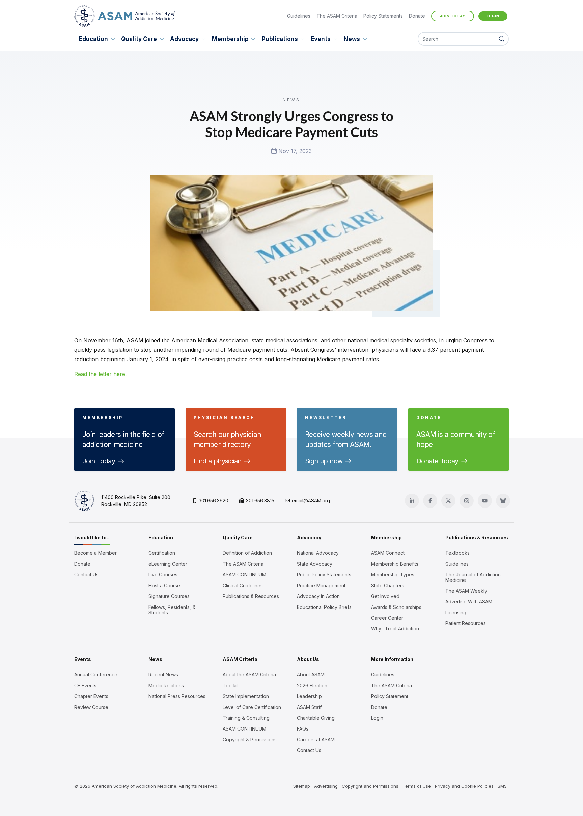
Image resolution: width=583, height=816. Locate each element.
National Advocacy (318, 553)
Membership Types (392, 574)
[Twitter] (448, 501)
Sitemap (301, 786)
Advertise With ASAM (468, 601)
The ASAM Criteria (336, 16)
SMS (502, 786)
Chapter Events (91, 696)
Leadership (309, 696)
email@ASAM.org (311, 500)
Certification (161, 553)
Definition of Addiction (247, 553)
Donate (417, 16)
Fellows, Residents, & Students (171, 609)
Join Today (452, 16)
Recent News (163, 674)
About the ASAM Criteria (249, 674)
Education (93, 38)
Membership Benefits (394, 564)
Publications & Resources (251, 596)
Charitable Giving (316, 718)
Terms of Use (416, 786)
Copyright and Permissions (370, 786)
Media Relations (166, 685)
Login (493, 16)
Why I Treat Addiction (395, 629)
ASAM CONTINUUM (244, 574)
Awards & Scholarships (396, 607)
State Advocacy (314, 564)
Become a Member (95, 553)
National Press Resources (176, 696)
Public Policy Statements (324, 574)
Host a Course (164, 585)
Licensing (455, 612)
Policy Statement (389, 696)
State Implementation (246, 696)
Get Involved (385, 596)
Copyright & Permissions (250, 739)
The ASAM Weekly (466, 591)
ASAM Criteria (240, 659)
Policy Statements (383, 16)
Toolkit (230, 685)
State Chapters (387, 585)
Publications (280, 38)
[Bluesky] (503, 501)
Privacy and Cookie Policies (464, 786)
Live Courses (162, 574)
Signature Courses (169, 596)
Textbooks (457, 553)
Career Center (387, 618)
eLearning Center (167, 564)
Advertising (326, 786)
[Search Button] (501, 39)
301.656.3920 (213, 500)
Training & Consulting (246, 718)
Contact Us (86, 574)
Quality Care (139, 38)
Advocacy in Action (318, 596)
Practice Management (321, 585)
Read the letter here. (100, 374)
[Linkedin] (412, 501)
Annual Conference (95, 674)
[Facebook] (430, 501)
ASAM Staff (309, 707)
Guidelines (298, 16)
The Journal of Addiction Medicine (473, 577)
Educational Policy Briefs (324, 607)
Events (321, 38)
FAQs (302, 729)
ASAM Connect (388, 553)
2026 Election (312, 685)
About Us (308, 659)
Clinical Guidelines (243, 585)
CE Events (85, 685)
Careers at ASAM (316, 739)
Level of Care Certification (252, 707)
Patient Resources (465, 623)
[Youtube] (485, 501)
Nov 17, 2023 (294, 151)
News (352, 38)
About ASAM (311, 674)
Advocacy (184, 38)
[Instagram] (467, 501)
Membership (230, 38)
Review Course (91, 707)
